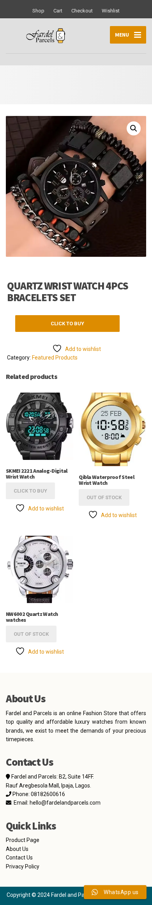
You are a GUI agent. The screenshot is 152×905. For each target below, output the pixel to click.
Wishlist (111, 11)
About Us (17, 849)
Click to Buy (67, 323)
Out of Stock (104, 497)
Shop (38, 11)
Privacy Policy (22, 866)
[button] (134, 128)
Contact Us (19, 857)
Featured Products (55, 357)
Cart (57, 11)
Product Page (22, 840)
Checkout (82, 11)
